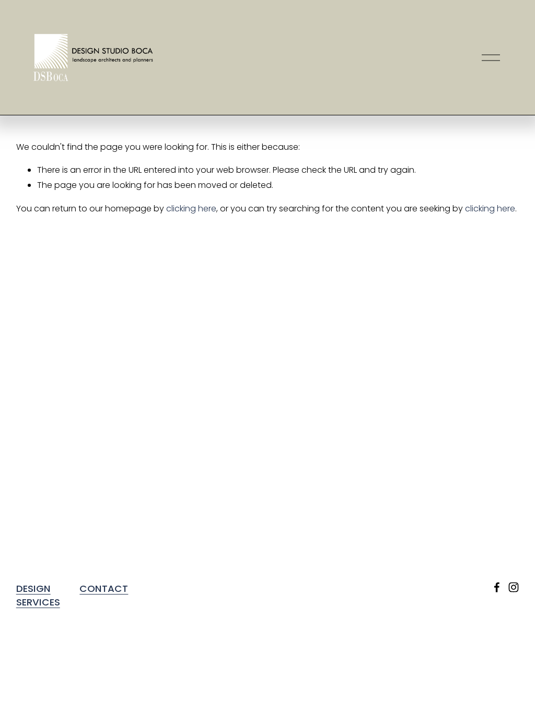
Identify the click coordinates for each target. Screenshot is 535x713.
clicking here (191, 209)
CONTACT (103, 588)
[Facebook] (497, 587)
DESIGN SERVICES (38, 595)
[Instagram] (513, 587)
